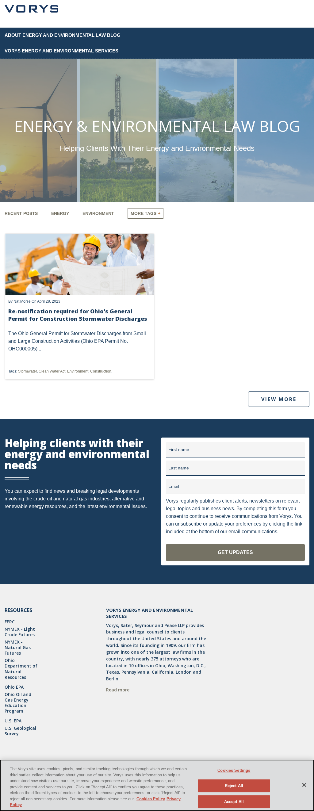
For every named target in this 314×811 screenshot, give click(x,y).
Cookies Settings (233, 770)
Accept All (234, 801)
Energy (60, 213)
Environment (98, 213)
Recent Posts (21, 213)
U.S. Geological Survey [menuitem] (20, 730)
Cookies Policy (150, 799)
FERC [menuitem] (10, 622)
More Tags (143, 213)
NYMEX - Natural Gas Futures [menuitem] (18, 647)
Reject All (234, 785)
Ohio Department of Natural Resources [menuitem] (21, 669)
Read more (117, 690)
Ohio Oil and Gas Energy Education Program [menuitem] (18, 703)
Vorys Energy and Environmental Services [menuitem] (61, 50)
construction (100, 371)
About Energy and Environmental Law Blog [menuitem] (63, 35)
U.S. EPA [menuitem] (13, 721)
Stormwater (27, 371)
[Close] (304, 785)
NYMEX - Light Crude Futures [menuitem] (20, 631)
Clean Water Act (52, 371)
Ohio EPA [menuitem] (14, 687)
